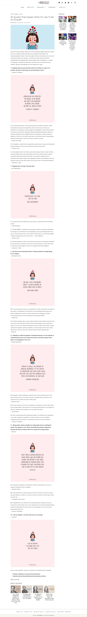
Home (22, 7)
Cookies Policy (51, 611)
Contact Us (28, 611)
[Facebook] (59, 2)
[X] (71, 2)
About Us (19, 611)
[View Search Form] (75, 2)
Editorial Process (64, 611)
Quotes (20, 14)
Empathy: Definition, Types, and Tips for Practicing (26, 574)
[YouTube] (68, 2)
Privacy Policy (39, 611)
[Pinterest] (65, 2)
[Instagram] (62, 2)
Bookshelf (16, 14)
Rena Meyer (14, 22)
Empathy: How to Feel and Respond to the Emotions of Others (29, 576)
